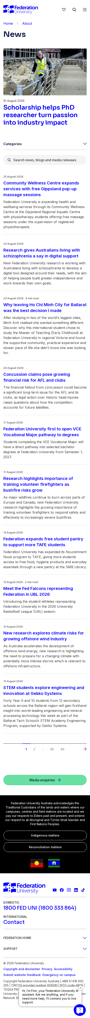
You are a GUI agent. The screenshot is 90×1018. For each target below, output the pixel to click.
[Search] (74, 9)
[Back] (17, 23)
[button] (5, 745)
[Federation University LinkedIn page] (76, 890)
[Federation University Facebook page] (61, 890)
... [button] (43, 749)
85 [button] (52, 749)
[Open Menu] (85, 9)
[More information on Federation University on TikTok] (83, 890)
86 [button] (62, 749)
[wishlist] (64, 9)
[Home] (20, 9)
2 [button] (34, 749)
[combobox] (45, 160)
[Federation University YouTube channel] (54, 890)
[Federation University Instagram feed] (68, 890)
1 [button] (26, 749)
